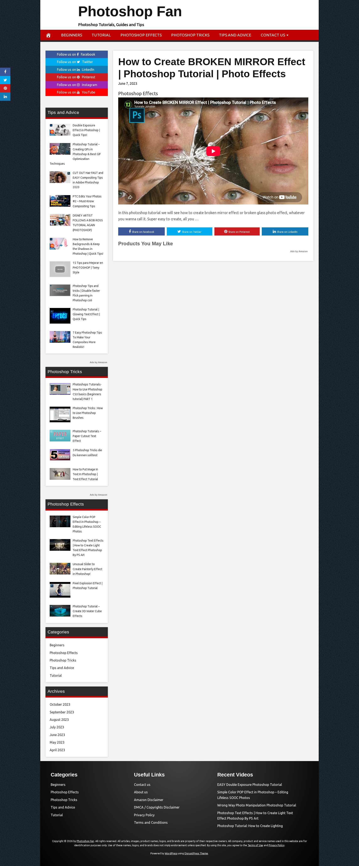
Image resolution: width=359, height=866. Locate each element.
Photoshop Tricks (190, 35)
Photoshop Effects (141, 35)
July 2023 (57, 727)
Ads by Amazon (299, 251)
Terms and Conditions (151, 822)
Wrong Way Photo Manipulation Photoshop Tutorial (256, 805)
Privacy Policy (144, 815)
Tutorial (101, 35)
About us (141, 792)
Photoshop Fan (130, 11)
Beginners (71, 35)
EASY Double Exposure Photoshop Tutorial (249, 784)
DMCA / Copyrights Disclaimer (157, 807)
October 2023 (60, 704)
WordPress (171, 853)
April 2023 (57, 750)
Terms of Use (255, 845)
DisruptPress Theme (196, 853)
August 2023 (59, 719)
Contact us (273, 35)
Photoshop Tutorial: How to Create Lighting (250, 826)
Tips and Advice (235, 35)
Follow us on (76, 54)
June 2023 (57, 735)
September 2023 (62, 712)
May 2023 (57, 742)
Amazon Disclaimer (148, 800)
